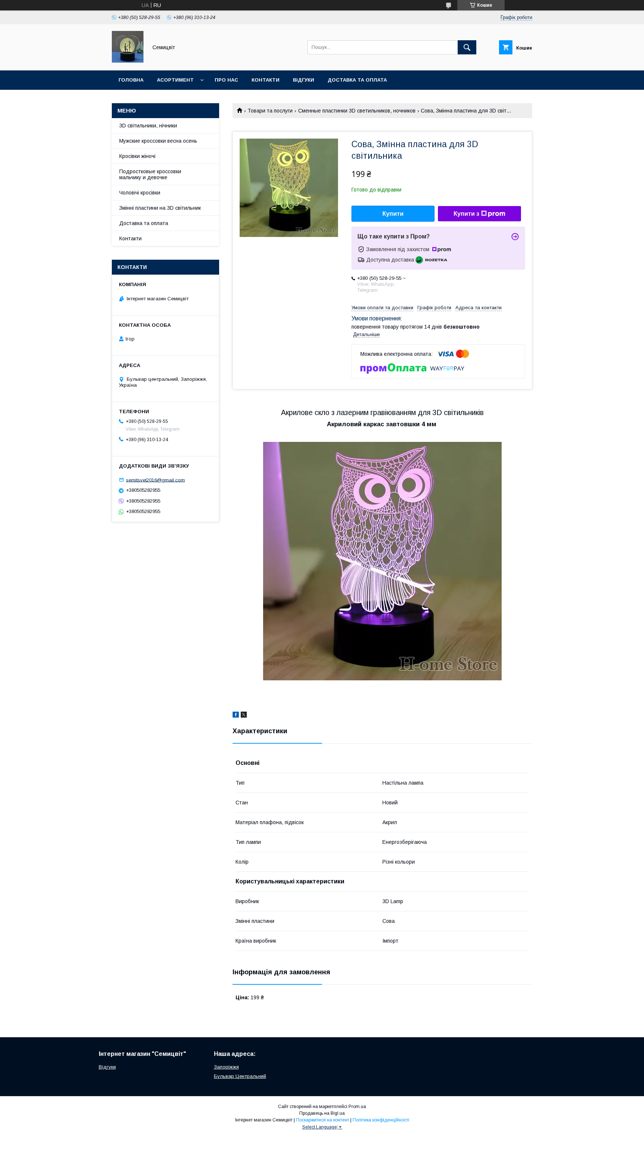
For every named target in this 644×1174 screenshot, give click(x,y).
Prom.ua (357, 1106)
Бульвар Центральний (240, 1076)
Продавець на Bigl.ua (322, 1113)
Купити (393, 214)
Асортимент (175, 80)
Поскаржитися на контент (322, 1120)
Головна (131, 80)
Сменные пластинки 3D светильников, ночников (357, 111)
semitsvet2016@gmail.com (155, 479)
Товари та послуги (270, 111)
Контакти (266, 80)
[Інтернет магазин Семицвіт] (127, 61)
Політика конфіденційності (381, 1120)
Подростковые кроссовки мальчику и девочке (150, 174)
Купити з (466, 214)
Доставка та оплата (357, 80)
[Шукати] (467, 47)
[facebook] (236, 716)
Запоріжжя (226, 1067)
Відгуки (303, 80)
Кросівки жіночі (137, 156)
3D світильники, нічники (148, 126)
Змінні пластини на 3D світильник (160, 208)
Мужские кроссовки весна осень (158, 141)
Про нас (226, 80)
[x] (244, 716)
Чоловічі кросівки (139, 193)
